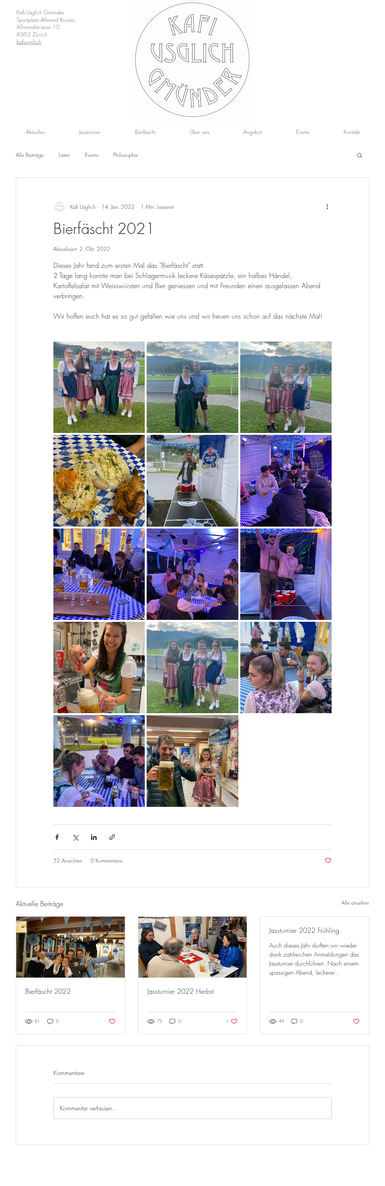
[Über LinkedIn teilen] (93, 837)
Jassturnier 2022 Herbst (180, 991)
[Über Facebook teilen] (57, 837)
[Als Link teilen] (112, 837)
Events (91, 154)
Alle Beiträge (30, 154)
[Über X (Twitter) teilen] (75, 837)
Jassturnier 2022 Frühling (304, 930)
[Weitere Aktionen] (327, 206)
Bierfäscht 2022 (48, 991)
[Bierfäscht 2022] (70, 947)
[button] (359, 155)
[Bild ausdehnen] (99, 387)
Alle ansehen (355, 902)
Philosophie (125, 154)
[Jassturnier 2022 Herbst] (192, 947)
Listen (64, 154)
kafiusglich (29, 41)
